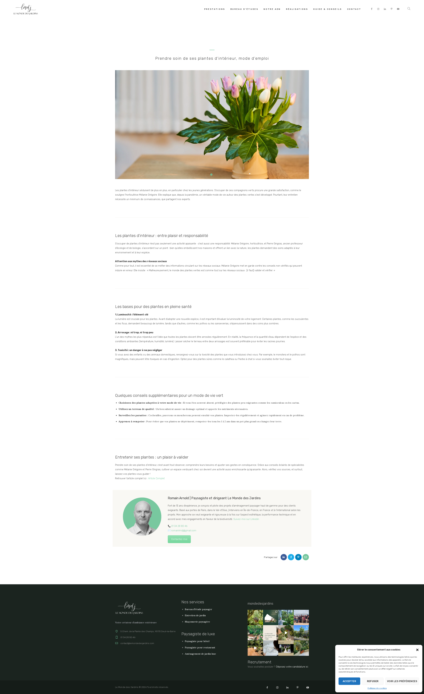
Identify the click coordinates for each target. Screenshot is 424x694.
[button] (417, 649)
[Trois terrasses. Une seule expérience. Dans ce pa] (301, 648)
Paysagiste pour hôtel (197, 641)
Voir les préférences (402, 681)
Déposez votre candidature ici (292, 666)
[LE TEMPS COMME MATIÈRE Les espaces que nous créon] (286, 617)
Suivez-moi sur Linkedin (246, 519)
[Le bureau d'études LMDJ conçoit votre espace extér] (286, 648)
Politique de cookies (377, 688)
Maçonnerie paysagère (197, 621)
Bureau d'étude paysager (198, 609)
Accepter (349, 681)
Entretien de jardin (195, 615)
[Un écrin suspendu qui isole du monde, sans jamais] (301, 633)
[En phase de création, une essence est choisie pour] (255, 633)
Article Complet (156, 478)
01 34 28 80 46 (179, 526)
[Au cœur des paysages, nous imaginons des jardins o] (270, 633)
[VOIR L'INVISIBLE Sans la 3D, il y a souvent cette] (270, 617)
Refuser (373, 681)
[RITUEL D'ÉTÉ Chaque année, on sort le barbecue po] (301, 617)
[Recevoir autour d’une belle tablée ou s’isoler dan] (286, 633)
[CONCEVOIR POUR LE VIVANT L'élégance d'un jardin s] (255, 617)
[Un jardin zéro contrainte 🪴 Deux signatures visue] (255, 648)
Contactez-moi (179, 539)
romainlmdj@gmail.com (183, 530)
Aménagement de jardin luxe (200, 653)
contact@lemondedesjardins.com (137, 643)
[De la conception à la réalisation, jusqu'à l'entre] (270, 648)
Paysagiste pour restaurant (200, 647)
